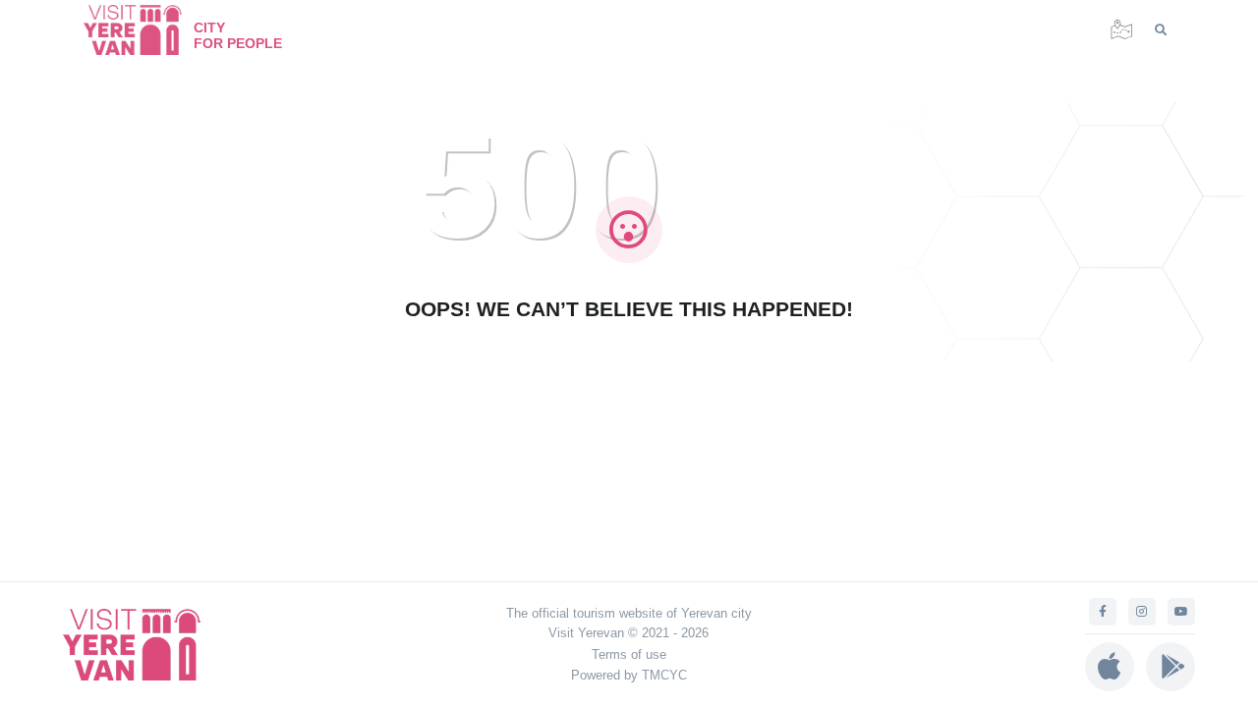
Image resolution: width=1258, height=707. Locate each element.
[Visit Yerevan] (142, 30)
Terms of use (629, 654)
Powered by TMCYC (629, 675)
